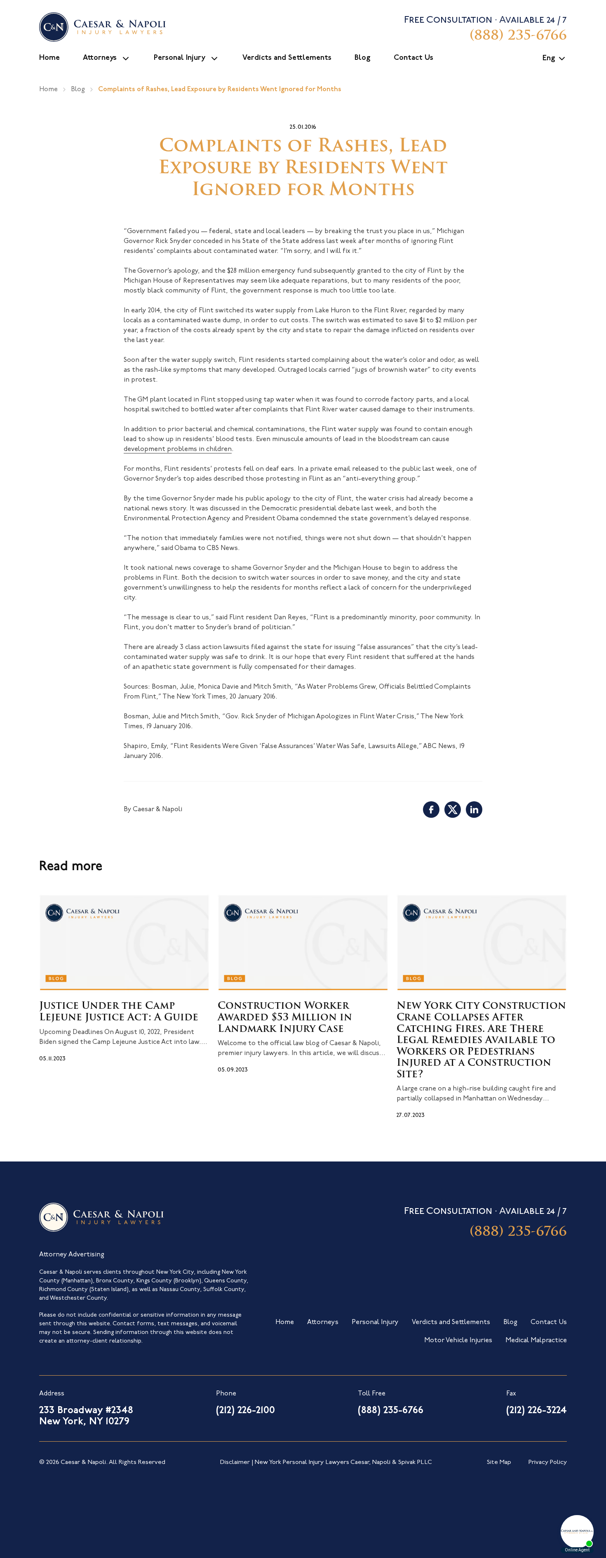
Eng (549, 58)
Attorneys (100, 58)
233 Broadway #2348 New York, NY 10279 (86, 1416)
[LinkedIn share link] (474, 809)
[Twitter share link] (452, 809)
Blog (363, 58)
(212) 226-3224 (536, 1411)
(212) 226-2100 (245, 1411)
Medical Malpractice (536, 1340)
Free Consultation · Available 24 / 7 (485, 29)
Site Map (499, 1462)
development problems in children (178, 449)
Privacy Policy (547, 1462)
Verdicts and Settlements (286, 58)
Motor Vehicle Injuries (458, 1340)
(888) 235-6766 (518, 1232)
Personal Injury (179, 58)
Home (49, 58)
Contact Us (413, 58)
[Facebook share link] (431, 809)
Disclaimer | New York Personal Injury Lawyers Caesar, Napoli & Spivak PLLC (326, 1462)
